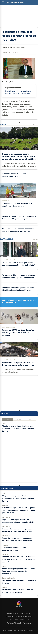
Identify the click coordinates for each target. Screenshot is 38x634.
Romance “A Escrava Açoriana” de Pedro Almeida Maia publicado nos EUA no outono (18, 290)
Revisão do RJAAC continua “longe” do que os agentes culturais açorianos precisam (18, 332)
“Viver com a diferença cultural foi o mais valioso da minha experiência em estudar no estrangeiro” (18, 277)
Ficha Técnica (13, 620)
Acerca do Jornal (12, 613)
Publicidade (9, 616)
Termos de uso (24, 620)
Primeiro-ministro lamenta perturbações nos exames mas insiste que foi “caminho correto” (18, 559)
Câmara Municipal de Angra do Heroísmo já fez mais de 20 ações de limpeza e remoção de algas (19, 218)
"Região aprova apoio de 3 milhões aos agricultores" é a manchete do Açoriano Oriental (18, 428)
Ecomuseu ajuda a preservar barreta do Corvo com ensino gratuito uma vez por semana (18, 365)
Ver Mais (35, 124)
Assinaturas (27, 623)
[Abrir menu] (3, 2)
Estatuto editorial (25, 613)
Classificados (19, 616)
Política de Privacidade (14, 623)
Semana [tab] (19, 419)
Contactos (28, 616)
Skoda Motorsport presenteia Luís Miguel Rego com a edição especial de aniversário (18, 571)
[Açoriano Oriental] (19, 608)
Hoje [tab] (7, 419)
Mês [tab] (30, 419)
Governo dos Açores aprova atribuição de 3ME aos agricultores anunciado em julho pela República (19, 156)
